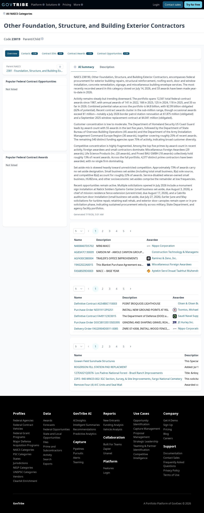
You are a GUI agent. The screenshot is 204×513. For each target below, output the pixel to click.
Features (108, 468)
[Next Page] (130, 231)
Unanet (107, 453)
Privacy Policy (171, 470)
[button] (42, 39)
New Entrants (111, 420)
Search (47, 459)
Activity (47, 455)
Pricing (67, 4)
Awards (47, 420)
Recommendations (84, 429)
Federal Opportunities (56, 429)
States (17, 458)
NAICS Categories (23, 449)
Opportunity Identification (141, 422)
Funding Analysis (113, 425)
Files (45, 442)
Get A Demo (170, 420)
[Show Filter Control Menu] (60, 67)
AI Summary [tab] (86, 67)
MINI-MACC (103, 246)
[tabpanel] (135, 145)
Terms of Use (171, 475)
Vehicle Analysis (112, 429)
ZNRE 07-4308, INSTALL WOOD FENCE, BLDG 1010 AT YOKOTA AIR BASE (146, 328)
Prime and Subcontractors (52, 448)
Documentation (172, 453)
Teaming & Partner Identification (144, 447)
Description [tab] (107, 67)
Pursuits (78, 453)
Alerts (76, 457)
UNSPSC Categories (25, 472)
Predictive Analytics (84, 434)
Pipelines (78, 449)
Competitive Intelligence (140, 456)
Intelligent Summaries (86, 425)
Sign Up (168, 425)
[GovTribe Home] (15, 4)
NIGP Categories (23, 467)
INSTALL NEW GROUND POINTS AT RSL (145, 310)
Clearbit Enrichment (25, 481)
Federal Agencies (23, 420)
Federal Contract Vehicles (23, 426)
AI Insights (79, 420)
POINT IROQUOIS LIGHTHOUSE (141, 303)
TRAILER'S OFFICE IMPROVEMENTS (117, 258)
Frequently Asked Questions (173, 464)
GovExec (177, 503)
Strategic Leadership (145, 441)
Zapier (107, 449)
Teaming (78, 462)
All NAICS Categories (19, 13)
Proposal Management (141, 435)
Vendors (18, 476)
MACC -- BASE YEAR (107, 271)
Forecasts (49, 425)
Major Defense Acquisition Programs (26, 443)
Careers (168, 438)
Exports (47, 464)
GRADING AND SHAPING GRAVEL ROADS (146, 322)
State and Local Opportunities (52, 435)
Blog (166, 434)
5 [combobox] (75, 231)
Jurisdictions (20, 463)
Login (156, 4)
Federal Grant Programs (21, 435)
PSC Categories (22, 454)
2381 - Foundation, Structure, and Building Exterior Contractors (34, 71)
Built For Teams (112, 444)
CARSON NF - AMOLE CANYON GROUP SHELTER (120, 252)
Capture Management (146, 428)
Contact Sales (171, 457)
